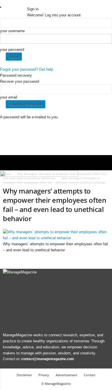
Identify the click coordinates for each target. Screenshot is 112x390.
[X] (45, 3)
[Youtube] (48, 3)
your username (12, 31)
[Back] (51, 3)
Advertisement (66, 375)
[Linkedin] (37, 3)
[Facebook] (29, 3)
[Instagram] (33, 3)
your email (8, 97)
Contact (89, 375)
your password (12, 49)
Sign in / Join (16, 7)
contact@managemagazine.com (47, 359)
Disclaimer (24, 375)
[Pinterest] (41, 3)
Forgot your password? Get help (26, 69)
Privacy (43, 375)
